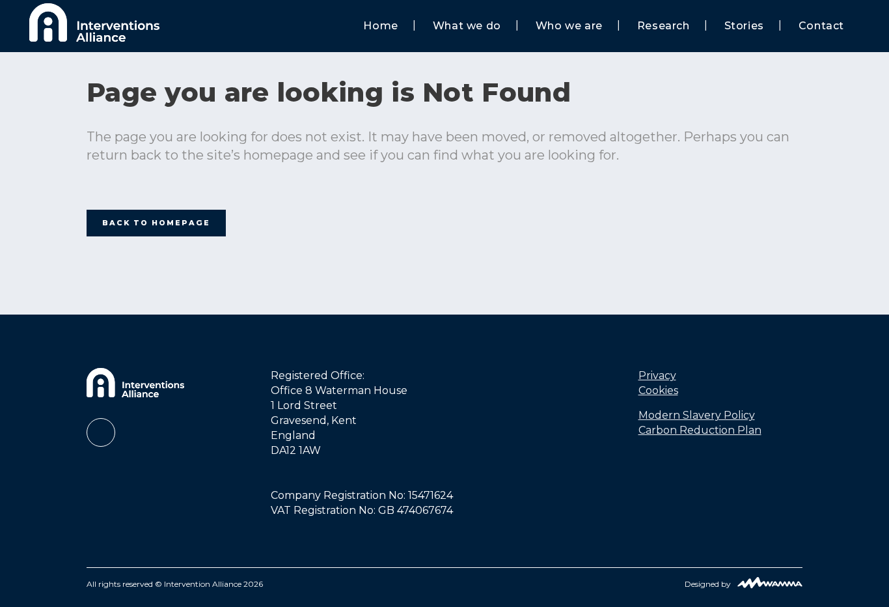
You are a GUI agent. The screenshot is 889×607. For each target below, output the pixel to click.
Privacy (657, 375)
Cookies (658, 390)
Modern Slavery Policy (696, 415)
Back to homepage (156, 222)
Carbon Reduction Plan (699, 430)
